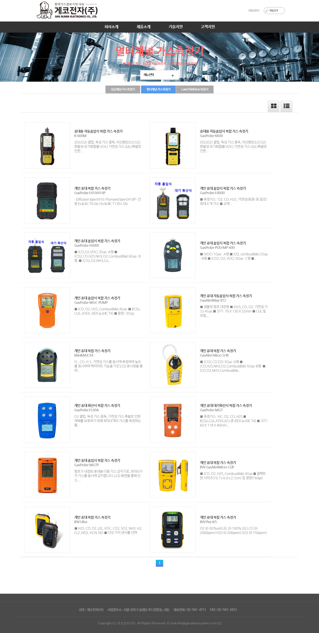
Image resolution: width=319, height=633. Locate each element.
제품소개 (143, 27)
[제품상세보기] (45, 145)
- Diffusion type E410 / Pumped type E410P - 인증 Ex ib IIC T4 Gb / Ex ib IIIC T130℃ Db (107, 201)
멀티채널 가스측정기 (158, 89)
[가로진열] (274, 107)
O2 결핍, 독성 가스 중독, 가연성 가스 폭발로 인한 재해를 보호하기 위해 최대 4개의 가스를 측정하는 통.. (107, 420)
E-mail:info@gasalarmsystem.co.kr (192, 623)
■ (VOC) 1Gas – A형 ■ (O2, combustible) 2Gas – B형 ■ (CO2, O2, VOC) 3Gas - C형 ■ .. (234, 256)
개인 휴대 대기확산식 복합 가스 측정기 (226, 405)
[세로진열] (287, 107)
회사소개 (111, 27)
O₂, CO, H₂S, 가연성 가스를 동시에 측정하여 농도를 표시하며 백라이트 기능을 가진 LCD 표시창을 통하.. (108, 366)
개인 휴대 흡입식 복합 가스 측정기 (223, 188)
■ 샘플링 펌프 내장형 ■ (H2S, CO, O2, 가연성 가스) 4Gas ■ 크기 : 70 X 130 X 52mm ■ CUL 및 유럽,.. (233, 311)
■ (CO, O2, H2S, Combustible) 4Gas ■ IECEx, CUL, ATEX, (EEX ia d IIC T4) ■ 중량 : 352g (107, 311)
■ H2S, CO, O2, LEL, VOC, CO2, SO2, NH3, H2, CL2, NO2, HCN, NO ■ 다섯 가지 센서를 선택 (108, 530)
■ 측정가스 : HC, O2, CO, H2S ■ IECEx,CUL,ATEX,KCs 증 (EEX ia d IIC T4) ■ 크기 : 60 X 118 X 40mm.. (234, 420)
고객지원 (208, 27)
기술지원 (176, 27)
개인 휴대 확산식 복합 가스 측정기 (97, 405)
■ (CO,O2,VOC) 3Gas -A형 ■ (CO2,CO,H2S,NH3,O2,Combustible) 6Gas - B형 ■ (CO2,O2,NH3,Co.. (107, 256)
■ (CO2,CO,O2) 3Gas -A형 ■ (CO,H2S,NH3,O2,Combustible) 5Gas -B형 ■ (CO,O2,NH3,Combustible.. (232, 366)
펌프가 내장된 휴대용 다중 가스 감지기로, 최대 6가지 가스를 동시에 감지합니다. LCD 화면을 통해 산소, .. (108, 475)
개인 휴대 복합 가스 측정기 (92, 188)
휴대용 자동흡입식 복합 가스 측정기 (98, 131)
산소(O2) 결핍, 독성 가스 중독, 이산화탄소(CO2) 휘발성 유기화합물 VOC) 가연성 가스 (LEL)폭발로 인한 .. (107, 146)
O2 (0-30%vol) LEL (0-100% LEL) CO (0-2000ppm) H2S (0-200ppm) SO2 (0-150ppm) (233, 530)
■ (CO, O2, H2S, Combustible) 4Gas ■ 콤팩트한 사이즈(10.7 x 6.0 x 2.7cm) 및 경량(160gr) (233, 475)
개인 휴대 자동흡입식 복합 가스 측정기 (226, 296)
